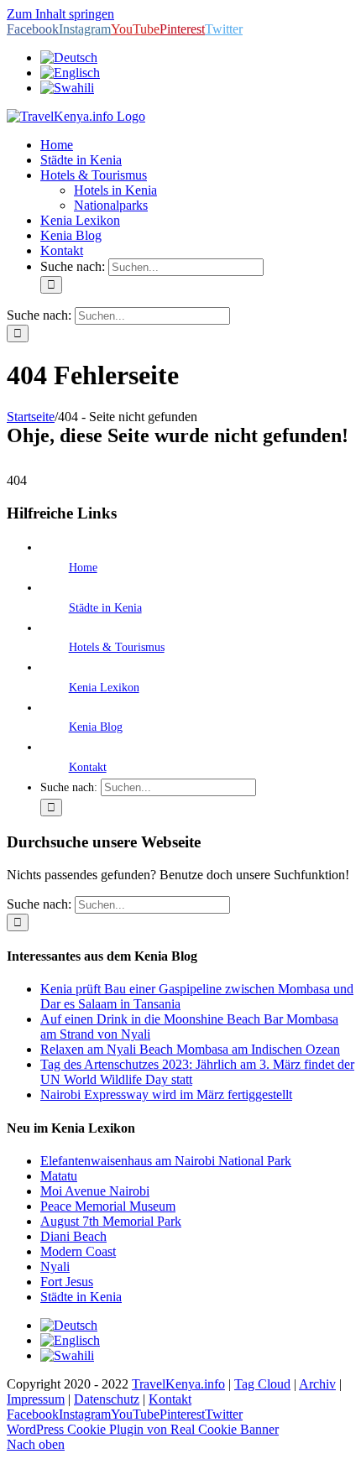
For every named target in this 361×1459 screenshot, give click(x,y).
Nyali (55, 1266)
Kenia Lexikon (104, 687)
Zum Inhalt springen (60, 14)
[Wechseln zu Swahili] (67, 88)
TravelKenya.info (178, 1384)
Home (83, 567)
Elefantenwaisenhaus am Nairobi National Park (165, 1161)
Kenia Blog (96, 727)
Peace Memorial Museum (107, 1206)
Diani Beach (73, 1236)
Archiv (317, 1384)
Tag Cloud (262, 1384)
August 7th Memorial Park (110, 1221)
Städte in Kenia (105, 608)
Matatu (58, 1176)
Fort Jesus (66, 1281)
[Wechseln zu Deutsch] (68, 1325)
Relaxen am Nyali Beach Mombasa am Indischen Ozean (190, 1049)
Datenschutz (106, 1399)
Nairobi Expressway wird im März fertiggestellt (166, 1094)
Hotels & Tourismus (117, 647)
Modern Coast (78, 1251)
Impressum (36, 1399)
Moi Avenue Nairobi (94, 1191)
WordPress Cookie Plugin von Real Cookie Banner (143, 1429)
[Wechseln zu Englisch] (70, 72)
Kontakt (88, 767)
